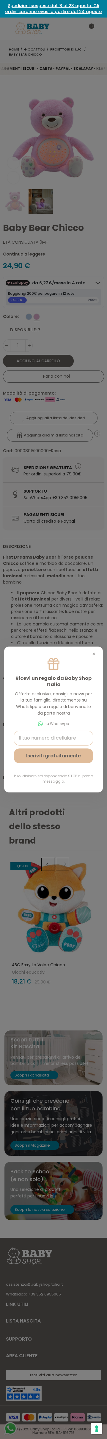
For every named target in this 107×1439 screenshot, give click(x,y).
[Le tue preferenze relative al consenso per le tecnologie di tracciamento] (96, 1428)
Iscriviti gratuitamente (53, 755)
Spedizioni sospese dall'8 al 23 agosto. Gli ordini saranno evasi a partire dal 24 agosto (53, 9)
